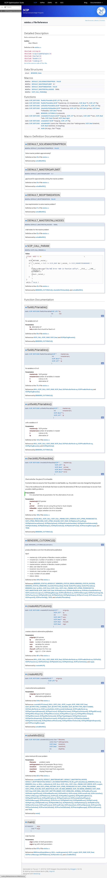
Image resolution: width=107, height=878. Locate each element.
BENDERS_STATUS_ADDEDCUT (44, 583)
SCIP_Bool (82, 103)
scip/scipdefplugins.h (42, 53)
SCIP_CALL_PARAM (38, 92)
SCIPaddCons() (60, 590)
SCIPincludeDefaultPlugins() (80, 798)
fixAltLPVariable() (75, 586)
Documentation (96, 3)
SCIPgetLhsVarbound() (80, 711)
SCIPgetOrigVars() (63, 798)
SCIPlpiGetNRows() (55, 803)
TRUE (27, 528)
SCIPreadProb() (58, 805)
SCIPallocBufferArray (70, 389)
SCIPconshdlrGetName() (63, 709)
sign (67, 118)
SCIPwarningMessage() (88, 526)
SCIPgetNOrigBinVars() (84, 796)
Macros (96, 20)
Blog (85, 3)
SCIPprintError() (56, 854)
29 (37, 157)
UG (56, 3)
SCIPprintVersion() (32, 805)
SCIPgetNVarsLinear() (51, 714)
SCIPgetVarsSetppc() (81, 718)
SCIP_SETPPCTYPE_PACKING (58, 707)
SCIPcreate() (72, 793)
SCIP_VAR (86, 116)
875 (37, 848)
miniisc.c (38, 47)
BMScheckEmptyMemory (42, 852)
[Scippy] (101, 11)
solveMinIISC (45, 123)
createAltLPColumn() (41, 704)
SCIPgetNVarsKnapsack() (34, 714)
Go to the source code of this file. (35, 63)
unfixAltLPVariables (48, 106)
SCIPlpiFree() (30, 803)
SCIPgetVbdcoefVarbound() (52, 721)
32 (37, 233)
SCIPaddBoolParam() (89, 791)
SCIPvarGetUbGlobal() (62, 807)
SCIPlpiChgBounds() (68, 337)
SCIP (35, 3)
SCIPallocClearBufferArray (91, 590)
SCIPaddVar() (63, 793)
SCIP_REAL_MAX (39, 791)
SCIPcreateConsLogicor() (34, 593)
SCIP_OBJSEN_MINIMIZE (63, 789)
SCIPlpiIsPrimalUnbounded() (87, 523)
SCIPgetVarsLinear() (50, 718)
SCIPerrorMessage (32, 796)
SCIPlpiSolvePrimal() (72, 526)
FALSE (59, 81)
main (43, 128)
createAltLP (45, 121)
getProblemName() (80, 782)
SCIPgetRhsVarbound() (48, 716)
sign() (92, 662)
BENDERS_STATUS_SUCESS (85, 583)
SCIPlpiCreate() (91, 800)
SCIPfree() (54, 796)
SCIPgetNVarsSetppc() (85, 714)
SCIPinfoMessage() (81, 593)
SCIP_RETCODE (34, 100)
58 (37, 334)
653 (37, 776)
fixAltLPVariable (47, 100)
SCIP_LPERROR (70, 519)
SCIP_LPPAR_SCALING (52, 521)
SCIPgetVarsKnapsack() (33, 718)
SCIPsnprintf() (30, 597)
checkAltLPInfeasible (48, 108)
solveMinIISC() (41, 161)
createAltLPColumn (48, 116)
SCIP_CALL (37, 337)
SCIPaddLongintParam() (33, 793)
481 (37, 656)
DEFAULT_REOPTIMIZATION (41, 87)
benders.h (37, 58)
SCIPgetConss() (51, 711)
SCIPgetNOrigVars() (49, 798)
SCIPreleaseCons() (95, 595)
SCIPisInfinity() (43, 662)
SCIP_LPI (56, 100)
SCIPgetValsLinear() (79, 716)
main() (38, 813)
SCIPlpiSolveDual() (57, 526)
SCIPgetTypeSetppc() (64, 716)
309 (37, 580)
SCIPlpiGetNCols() (44, 595)
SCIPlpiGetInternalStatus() (34, 523)
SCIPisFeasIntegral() (95, 593)
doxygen (73, 869)
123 (37, 440)
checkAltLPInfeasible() (61, 290)
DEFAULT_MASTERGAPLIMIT (42, 84)
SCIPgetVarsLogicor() (65, 718)
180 (37, 515)
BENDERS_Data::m (31, 784)
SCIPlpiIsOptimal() (51, 523)
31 (37, 208)
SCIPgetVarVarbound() (33, 721)
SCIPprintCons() (82, 595)
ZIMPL (50, 3)
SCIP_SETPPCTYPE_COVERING (36, 707)
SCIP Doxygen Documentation (13, 11)
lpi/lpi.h (37, 56)
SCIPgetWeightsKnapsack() (91, 721)
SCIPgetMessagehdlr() (67, 796)
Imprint (52, 871)
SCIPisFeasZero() (31, 595)
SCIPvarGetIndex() (80, 662)
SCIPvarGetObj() (41, 597)
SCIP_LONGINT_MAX (32, 786)
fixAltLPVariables (47, 103)
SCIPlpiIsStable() (31, 526)
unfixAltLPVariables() (62, 597)
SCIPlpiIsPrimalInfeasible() (67, 523)
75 (37, 385)
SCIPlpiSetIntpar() (44, 526)
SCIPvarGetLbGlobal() (46, 807)
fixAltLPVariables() (88, 586)
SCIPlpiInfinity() (48, 446)
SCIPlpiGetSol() (57, 595)
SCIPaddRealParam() (50, 793)
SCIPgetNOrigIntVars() (33, 798)
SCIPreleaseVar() (70, 805)
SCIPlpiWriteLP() (93, 803)
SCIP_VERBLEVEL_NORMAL (71, 791)
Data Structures (89, 20)
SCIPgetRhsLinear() (32, 716)
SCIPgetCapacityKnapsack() (35, 711)
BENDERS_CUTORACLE (49, 113)
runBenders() (47, 784)
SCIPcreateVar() (96, 793)
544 (37, 701)
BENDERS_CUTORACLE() (44, 290)
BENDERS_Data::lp (31, 588)
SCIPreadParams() (45, 805)
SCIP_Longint (66, 704)
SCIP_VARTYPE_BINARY (53, 791)
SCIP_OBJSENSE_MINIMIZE (82, 789)
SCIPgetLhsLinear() (64, 711)
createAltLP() (40, 665)
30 (37, 182)
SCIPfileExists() (44, 796)
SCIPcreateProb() (84, 793)
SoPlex (42, 3)
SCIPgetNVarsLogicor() (68, 714)
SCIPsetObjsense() (83, 805)
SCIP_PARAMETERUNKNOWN (80, 263)
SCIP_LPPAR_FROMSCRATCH (86, 519)
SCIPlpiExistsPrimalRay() (77, 521)
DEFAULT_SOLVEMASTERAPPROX (43, 81)
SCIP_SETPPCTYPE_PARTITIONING (81, 707)
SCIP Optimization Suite (14, 2)
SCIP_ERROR (87, 784)
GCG (61, 3)
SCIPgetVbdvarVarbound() (71, 721)
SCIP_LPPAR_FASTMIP (48, 786)
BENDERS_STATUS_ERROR (65, 583)
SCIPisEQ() (97, 659)
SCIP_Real (99, 116)
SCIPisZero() (55, 800)
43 (37, 286)
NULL (35, 389)
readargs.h (37, 61)
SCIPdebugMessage (51, 593)
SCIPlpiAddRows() (79, 800)
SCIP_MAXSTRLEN (31, 590)
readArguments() (62, 852)
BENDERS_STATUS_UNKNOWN (36, 586)
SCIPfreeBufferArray (85, 389)
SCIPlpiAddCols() (56, 662)
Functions (102, 20)
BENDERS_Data (36, 73)
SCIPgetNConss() (95, 711)
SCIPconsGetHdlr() (47, 709)
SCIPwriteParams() (94, 807)
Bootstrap (36, 874)
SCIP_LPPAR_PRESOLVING (34, 521)
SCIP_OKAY (53, 263)
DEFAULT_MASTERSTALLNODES (43, 89)
